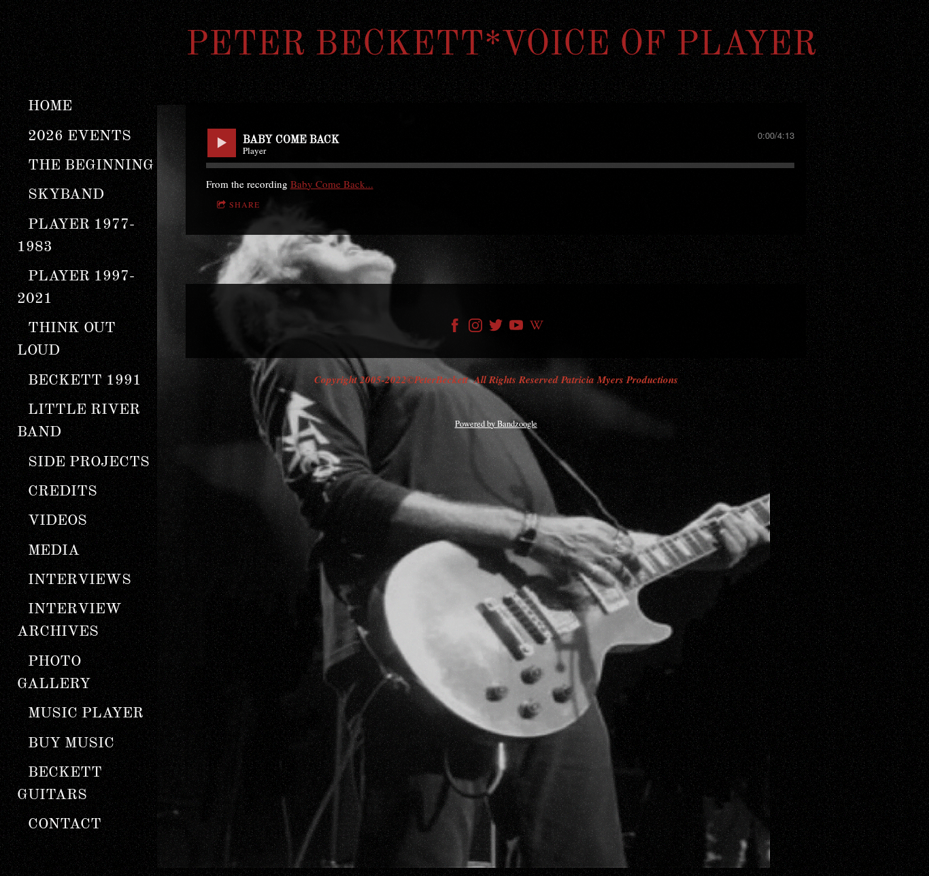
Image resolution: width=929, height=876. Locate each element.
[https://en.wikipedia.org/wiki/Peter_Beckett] (536, 327)
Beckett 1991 (84, 380)
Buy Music (71, 743)
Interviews (79, 579)
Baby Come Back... (331, 184)
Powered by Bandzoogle (496, 423)
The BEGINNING (91, 165)
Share (244, 204)
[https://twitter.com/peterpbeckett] (496, 327)
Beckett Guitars (61, 783)
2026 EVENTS (79, 136)
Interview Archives (71, 620)
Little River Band (80, 421)
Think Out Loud (68, 339)
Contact (64, 824)
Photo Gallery (53, 673)
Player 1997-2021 (76, 287)
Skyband (66, 194)
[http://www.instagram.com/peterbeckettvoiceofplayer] (475, 327)
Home (50, 106)
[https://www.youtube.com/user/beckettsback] (516, 327)
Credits (62, 491)
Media (54, 550)
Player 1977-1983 (76, 236)
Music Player (85, 713)
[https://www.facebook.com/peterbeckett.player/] (455, 327)
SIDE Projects (89, 462)
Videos (57, 520)
